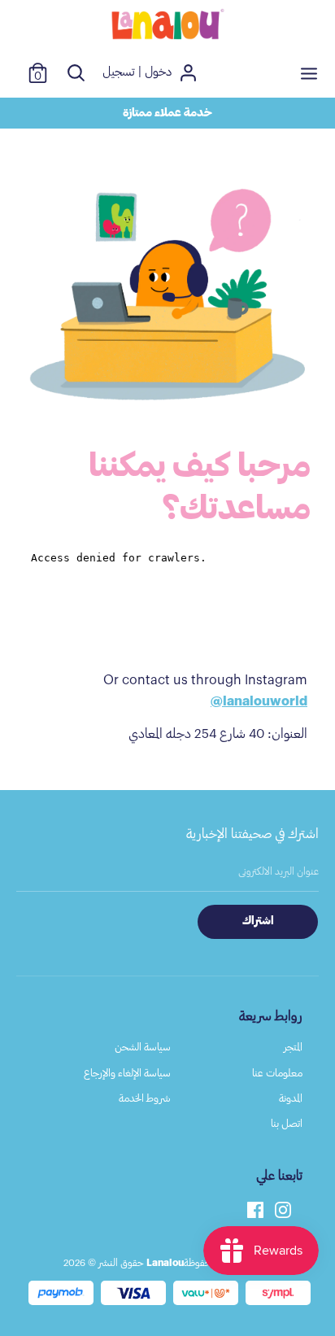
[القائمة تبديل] (309, 73)
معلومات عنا (277, 1072)
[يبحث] (76, 73)
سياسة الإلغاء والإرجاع (127, 1072)
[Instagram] (283, 1208)
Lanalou (165, 1263)
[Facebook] (255, 1208)
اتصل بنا (286, 1123)
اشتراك (258, 921)
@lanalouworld (259, 701)
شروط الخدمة (145, 1098)
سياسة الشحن (143, 1046)
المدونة (290, 1098)
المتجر (293, 1046)
